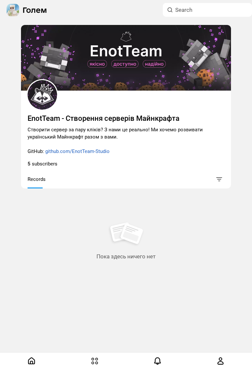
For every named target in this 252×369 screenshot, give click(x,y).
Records (37, 179)
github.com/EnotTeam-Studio (77, 151)
